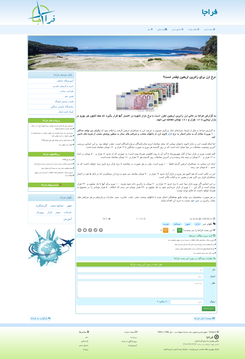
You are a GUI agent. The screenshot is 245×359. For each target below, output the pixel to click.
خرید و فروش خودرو (63, 86)
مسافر (177, 224)
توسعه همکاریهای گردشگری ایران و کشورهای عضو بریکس (195, 248)
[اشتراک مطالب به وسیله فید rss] (79, 230)
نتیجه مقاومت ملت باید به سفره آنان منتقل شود (57, 168)
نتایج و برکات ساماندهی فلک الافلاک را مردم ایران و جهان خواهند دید (191, 240)
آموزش (68, 218)
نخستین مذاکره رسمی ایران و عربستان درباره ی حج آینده (53, 164)
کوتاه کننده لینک (66, 112)
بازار (170, 134)
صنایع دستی (177, 29)
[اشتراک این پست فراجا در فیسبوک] (90, 230)
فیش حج (69, 96)
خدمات (68, 212)
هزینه (165, 224)
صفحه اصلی (208, 29)
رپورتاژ (40, 212)
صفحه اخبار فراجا (203, 318)
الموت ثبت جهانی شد (66, 144)
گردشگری (161, 29)
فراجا (210, 12)
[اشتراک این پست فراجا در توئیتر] (84, 230)
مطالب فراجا (192, 29)
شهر (197, 200)
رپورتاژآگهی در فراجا (129, 341)
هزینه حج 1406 (67, 159)
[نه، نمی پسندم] (165, 230)
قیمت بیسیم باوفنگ (64, 101)
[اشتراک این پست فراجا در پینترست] (100, 230)
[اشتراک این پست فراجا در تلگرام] (95, 230)
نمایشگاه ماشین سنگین (62, 106)
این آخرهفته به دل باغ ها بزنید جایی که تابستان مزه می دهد (195, 244)
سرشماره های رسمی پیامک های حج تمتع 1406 (57, 140)
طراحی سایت (67, 91)
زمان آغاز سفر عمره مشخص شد (204, 253)
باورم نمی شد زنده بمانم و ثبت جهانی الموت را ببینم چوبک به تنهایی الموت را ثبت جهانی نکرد (52, 134)
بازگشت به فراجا (39, 318)
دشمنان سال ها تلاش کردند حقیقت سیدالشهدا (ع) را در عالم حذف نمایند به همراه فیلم (52, 127)
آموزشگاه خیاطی (65, 81)
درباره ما (133, 337)
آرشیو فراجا (132, 345)
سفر (149, 29)
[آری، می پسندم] (179, 230)
